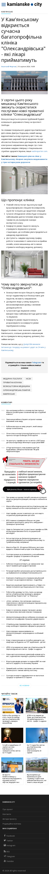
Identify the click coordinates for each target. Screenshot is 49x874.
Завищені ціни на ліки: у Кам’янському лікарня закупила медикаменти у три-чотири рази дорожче (24, 159)
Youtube (10, 861)
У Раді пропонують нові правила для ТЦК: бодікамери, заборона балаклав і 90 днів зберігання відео (23, 449)
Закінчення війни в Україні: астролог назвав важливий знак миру (24, 420)
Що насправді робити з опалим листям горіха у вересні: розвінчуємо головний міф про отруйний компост (26, 412)
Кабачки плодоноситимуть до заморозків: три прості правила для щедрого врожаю (25, 565)
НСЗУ (28, 378)
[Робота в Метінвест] (24, 475)
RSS (8, 851)
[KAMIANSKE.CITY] (25, 4)
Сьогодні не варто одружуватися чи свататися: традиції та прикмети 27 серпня (25, 676)
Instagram (10, 845)
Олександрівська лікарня (16, 390)
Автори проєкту (10, 819)
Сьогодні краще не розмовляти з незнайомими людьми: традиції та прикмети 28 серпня (25, 555)
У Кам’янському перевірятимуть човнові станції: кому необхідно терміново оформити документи (25, 625)
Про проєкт (8, 809)
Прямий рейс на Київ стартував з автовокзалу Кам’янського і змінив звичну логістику (25, 669)
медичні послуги (12, 378)
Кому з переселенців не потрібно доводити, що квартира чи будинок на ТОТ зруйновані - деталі (25, 641)
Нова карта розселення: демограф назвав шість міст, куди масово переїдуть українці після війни (25, 655)
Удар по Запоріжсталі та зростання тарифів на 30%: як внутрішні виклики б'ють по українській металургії (27, 531)
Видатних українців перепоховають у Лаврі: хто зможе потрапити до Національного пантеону (25, 586)
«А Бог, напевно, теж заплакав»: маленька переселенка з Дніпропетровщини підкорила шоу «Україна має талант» (26, 603)
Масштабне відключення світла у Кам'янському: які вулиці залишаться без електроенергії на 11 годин (26, 507)
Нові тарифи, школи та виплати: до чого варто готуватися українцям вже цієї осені (25, 514)
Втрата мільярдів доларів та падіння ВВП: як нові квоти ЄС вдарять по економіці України (25, 662)
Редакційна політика (12, 823)
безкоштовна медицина (16, 386)
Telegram (36, 362)
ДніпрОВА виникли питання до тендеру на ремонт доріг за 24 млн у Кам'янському (23, 347)
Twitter (9, 840)
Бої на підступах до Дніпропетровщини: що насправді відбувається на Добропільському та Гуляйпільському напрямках (25, 540)
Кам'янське (7, 11)
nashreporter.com (39, 151)
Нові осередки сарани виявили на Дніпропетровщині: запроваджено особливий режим (24, 633)
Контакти (7, 814)
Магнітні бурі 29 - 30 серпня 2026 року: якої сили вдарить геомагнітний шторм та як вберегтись (25, 548)
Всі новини (24, 685)
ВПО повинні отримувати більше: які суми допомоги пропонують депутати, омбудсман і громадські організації (24, 522)
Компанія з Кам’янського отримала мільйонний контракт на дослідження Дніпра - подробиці (25, 579)
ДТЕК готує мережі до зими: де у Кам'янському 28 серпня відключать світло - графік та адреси (25, 648)
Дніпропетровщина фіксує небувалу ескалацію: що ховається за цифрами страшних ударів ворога (26, 618)
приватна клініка (12, 382)
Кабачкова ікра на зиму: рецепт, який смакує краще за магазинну (24, 427)
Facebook (10, 836)
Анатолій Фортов (8, 66)
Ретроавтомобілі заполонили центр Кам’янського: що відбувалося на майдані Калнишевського (26, 572)
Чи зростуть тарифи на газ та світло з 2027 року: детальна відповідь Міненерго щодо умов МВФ (25, 441)
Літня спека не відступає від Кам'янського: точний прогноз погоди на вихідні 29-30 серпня (26, 434)
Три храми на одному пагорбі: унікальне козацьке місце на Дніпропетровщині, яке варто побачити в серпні (26, 499)
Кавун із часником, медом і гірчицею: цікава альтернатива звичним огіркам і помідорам (24, 611)
